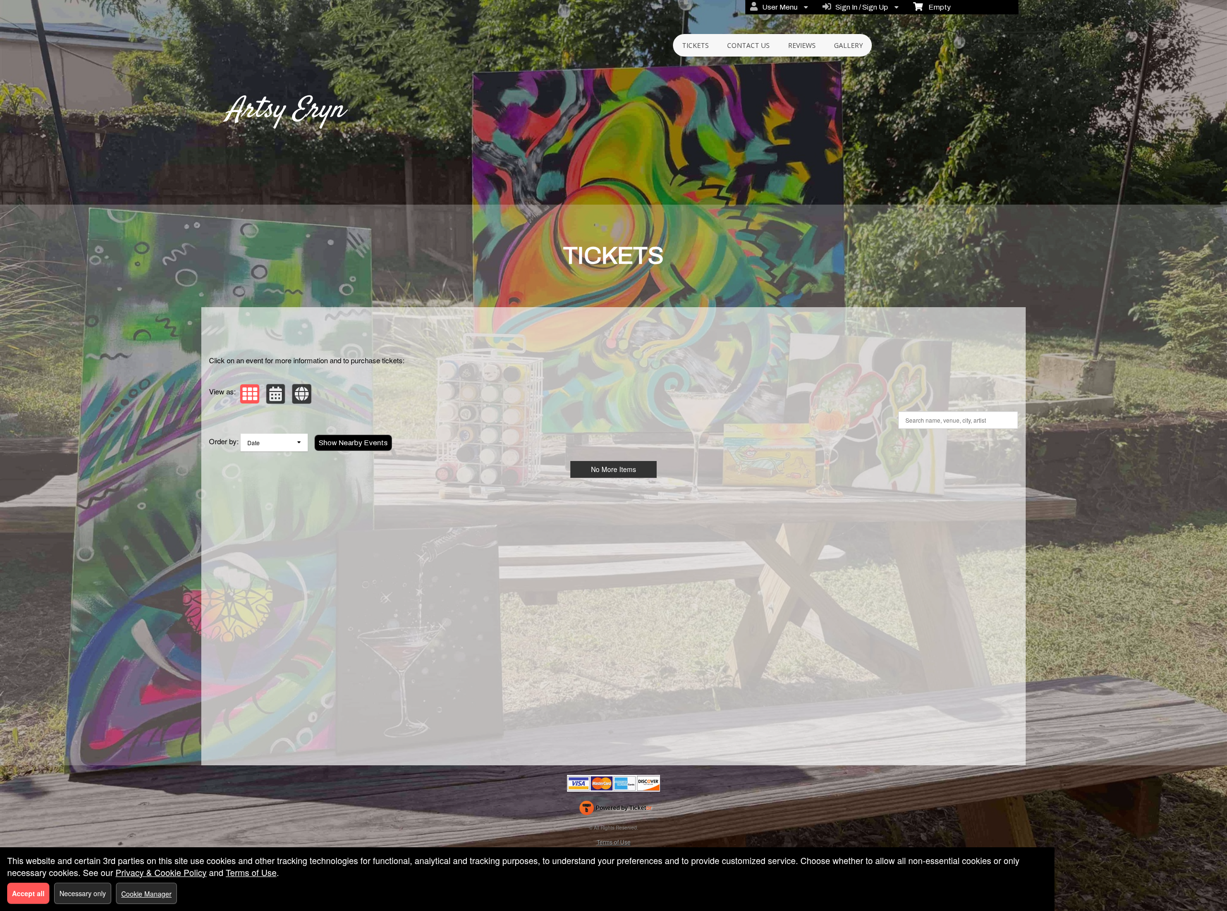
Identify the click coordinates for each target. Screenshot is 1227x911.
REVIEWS (802, 45)
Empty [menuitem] (937, 7)
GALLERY (848, 45)
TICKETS (695, 45)
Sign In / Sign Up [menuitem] (860, 7)
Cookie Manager (146, 894)
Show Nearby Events (353, 443)
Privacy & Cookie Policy (161, 872)
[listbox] (274, 442)
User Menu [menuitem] (778, 7)
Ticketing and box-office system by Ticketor (615, 810)
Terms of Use (614, 842)
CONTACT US (748, 45)
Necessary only (82, 893)
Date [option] (253, 442)
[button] (249, 394)
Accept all (28, 893)
